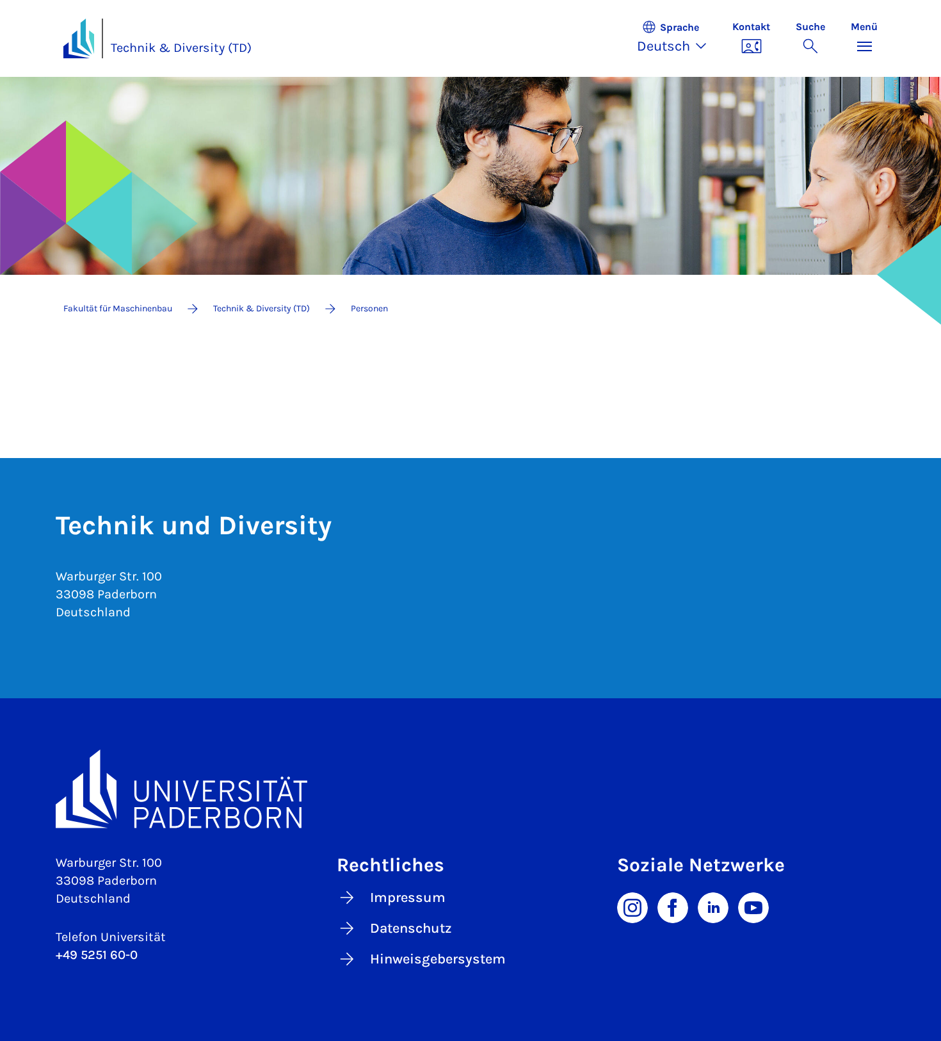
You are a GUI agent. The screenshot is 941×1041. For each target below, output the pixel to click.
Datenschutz (411, 928)
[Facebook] (672, 906)
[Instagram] (632, 906)
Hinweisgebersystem (438, 959)
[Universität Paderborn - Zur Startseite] (78, 38)
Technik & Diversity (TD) (181, 47)
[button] (678, 38)
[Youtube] (753, 906)
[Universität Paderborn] (470, 789)
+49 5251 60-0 (97, 954)
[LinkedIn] (713, 906)
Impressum (408, 897)
